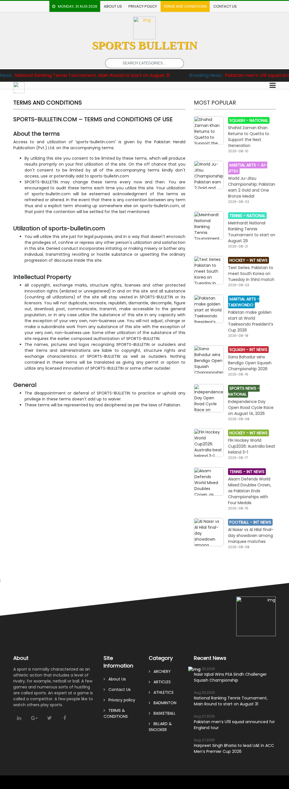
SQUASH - (239, 120)
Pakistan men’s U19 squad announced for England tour (234, 725)
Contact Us (225, 6)
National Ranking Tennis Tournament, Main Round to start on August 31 (231, 701)
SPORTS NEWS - (244, 388)
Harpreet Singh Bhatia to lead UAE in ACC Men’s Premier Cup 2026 (234, 748)
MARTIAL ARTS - (244, 165)
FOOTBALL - (241, 522)
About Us (113, 6)
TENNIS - (238, 215)
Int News (259, 260)
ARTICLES (160, 682)
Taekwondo (240, 305)
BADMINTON (163, 703)
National (258, 120)
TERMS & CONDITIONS (116, 713)
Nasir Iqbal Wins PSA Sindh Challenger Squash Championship (230, 677)
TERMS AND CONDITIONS (185, 6)
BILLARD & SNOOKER (160, 726)
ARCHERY (160, 671)
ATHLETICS (162, 692)
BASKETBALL (163, 713)
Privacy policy (142, 6)
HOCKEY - (239, 260)
